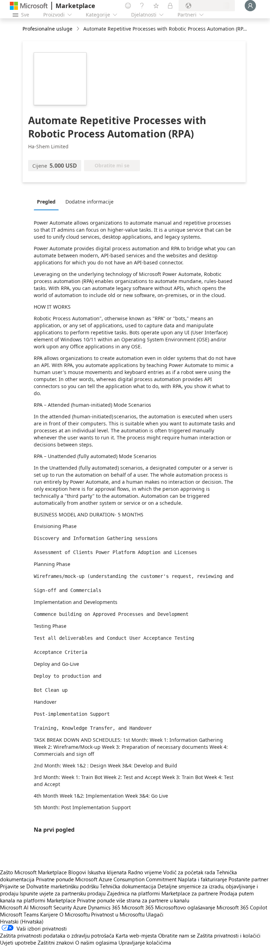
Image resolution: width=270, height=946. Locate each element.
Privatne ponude (55, 879)
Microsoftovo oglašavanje (185, 907)
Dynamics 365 (104, 907)
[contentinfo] (78, 29)
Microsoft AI (14, 907)
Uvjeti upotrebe (18, 942)
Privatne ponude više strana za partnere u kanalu (133, 900)
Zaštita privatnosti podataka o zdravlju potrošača (57, 935)
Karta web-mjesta (136, 935)
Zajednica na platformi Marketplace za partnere (162, 893)
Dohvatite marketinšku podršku (62, 886)
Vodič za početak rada (189, 872)
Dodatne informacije (89, 201)
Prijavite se (12, 886)
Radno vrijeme (145, 872)
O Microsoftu (74, 914)
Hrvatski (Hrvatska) (22, 921)
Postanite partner (248, 879)
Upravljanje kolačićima (144, 942)
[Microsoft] (29, 6)
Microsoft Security (51, 907)
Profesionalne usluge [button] (47, 28)
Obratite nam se (176, 935)
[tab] (48, 201)
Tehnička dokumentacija (128, 886)
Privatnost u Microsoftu (117, 914)
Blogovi (77, 872)
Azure (79, 907)
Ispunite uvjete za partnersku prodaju (62, 893)
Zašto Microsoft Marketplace (33, 872)
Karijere (49, 914)
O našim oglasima (96, 942)
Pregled (46, 201)
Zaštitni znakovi (56, 942)
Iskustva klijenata (107, 872)
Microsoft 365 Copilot (242, 907)
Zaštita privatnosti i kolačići (229, 935)
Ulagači (154, 914)
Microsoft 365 (138, 907)
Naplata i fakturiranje (202, 879)
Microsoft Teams (19, 914)
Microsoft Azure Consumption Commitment (126, 879)
